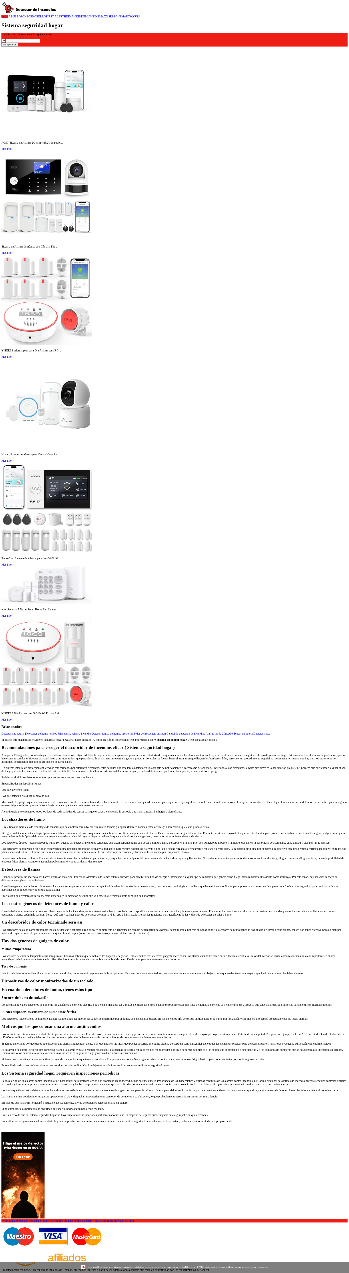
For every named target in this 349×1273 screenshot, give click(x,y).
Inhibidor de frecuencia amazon (148, 733)
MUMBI (90, 16)
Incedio (228, 733)
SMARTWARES (130, 16)
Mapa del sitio (126, 1220)
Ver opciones (10, 44)
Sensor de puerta (243, 733)
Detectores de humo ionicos (41, 733)
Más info (6, 148)
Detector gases (261, 733)
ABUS (13, 16)
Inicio (4, 16)
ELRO (42, 16)
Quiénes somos (72, 1220)
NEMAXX (101, 16)
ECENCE (32, 16)
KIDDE (80, 16)
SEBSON (114, 16)
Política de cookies (52, 1220)
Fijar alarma (64, 733)
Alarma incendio (81, 733)
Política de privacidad (28, 1220)
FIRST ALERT (55, 16)
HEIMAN (70, 16)
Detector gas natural (12, 733)
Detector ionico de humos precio (110, 733)
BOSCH (22, 16)
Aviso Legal (8, 1220)
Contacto (87, 1220)
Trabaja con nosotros (105, 1220)
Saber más (92, 1267)
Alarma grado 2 (215, 733)
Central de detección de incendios (186, 733)
